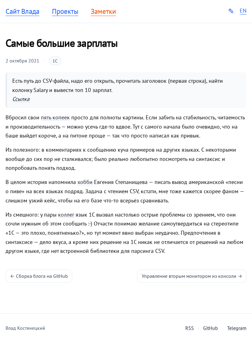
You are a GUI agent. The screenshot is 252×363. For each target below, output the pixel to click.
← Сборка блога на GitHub (39, 276)
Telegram (236, 328)
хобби (85, 181)
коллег (66, 214)
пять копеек (55, 117)
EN (243, 10)
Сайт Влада (22, 11)
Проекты (65, 11)
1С (55, 61)
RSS (189, 328)
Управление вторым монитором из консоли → (192, 276)
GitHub (210, 328)
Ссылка (21, 98)
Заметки (103, 11)
